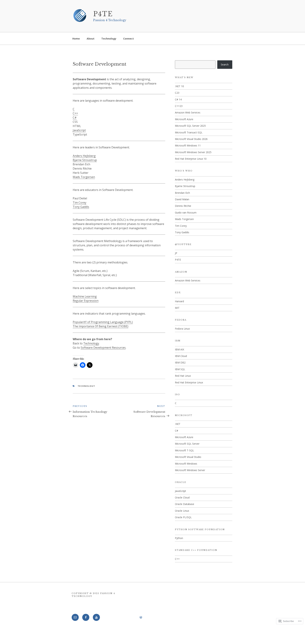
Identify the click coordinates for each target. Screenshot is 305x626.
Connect (128, 38)
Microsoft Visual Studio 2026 (191, 139)
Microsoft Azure (184, 119)
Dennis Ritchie (183, 205)
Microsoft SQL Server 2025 (190, 125)
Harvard (179, 301)
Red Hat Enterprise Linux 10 (191, 158)
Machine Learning (85, 296)
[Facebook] (85, 617)
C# (75, 117)
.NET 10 (179, 86)
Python (179, 538)
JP (176, 253)
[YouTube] (96, 617)
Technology (108, 38)
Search (225, 64)
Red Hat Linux (183, 375)
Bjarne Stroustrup (85, 160)
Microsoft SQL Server (187, 443)
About (90, 38)
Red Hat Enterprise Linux (189, 382)
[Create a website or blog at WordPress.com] (141, 617)
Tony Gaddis (81, 207)
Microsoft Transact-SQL (188, 132)
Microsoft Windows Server (190, 470)
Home (76, 38)
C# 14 (178, 99)
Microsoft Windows (186, 463)
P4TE (103, 14)
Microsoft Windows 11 (188, 145)
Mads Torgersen (84, 177)
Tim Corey (79, 202)
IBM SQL (180, 369)
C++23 (179, 106)
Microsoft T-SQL (184, 450)
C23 (177, 92)
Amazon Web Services (187, 112)
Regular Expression (85, 301)
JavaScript (79, 130)
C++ (75, 113)
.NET (177, 424)
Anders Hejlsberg (84, 156)
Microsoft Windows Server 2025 (193, 152)
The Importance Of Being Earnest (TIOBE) (100, 326)
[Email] (75, 617)
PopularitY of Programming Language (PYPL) (103, 322)
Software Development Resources (103, 348)
